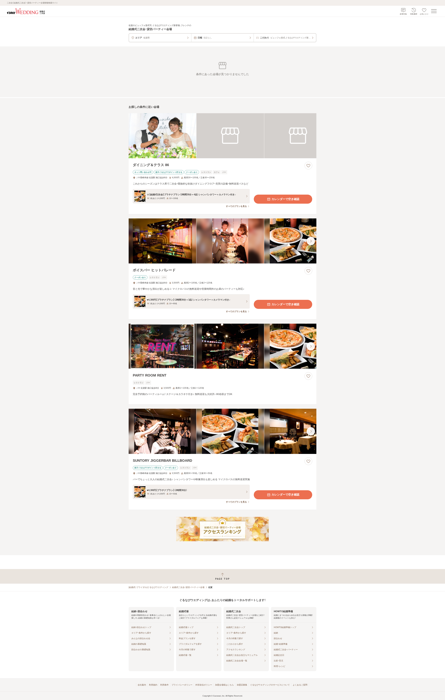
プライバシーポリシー (182, 685)
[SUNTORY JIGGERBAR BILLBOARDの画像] (222, 431)
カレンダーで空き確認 (285, 199)
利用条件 (164, 685)
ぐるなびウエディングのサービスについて (270, 685)
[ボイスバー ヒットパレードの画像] (222, 240)
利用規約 (153, 685)
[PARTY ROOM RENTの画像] (222, 346)
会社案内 (142, 685)
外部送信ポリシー (203, 685)
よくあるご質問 (300, 685)
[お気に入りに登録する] (308, 165)
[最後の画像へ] (311, 241)
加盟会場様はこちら (224, 685)
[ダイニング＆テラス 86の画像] (222, 135)
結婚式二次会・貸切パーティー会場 (188, 587)
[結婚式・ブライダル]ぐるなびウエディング (148, 587)
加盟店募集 (242, 685)
